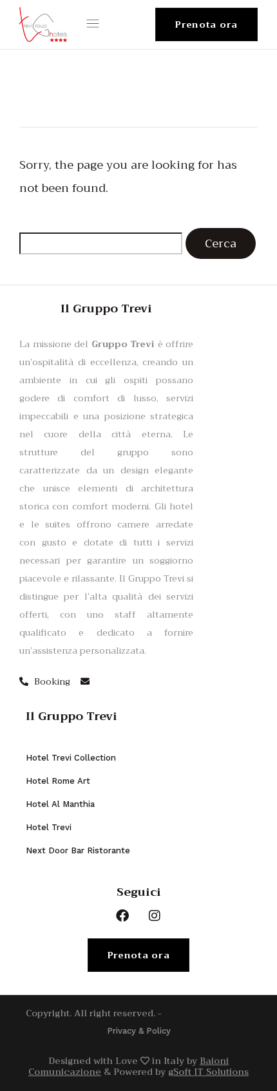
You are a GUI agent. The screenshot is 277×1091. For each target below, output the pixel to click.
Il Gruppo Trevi (71, 716)
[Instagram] (154, 915)
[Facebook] (122, 915)
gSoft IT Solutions (208, 1071)
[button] (95, 24)
